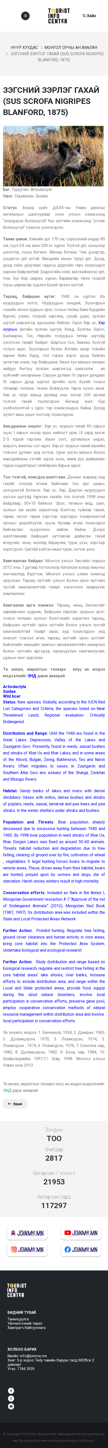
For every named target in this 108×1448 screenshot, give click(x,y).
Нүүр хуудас (24, 47)
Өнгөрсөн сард (54, 1196)
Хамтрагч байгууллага (26, 1328)
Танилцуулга (18, 1319)
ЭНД (7, 1090)
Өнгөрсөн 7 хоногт (54, 1173)
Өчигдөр (54, 1149)
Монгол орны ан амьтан (70, 47)
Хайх (91, 15)
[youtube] (11, 1406)
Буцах (17, 1104)
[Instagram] (11, 1398)
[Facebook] (11, 1390)
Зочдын (54, 1129)
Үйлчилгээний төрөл (25, 1323)
